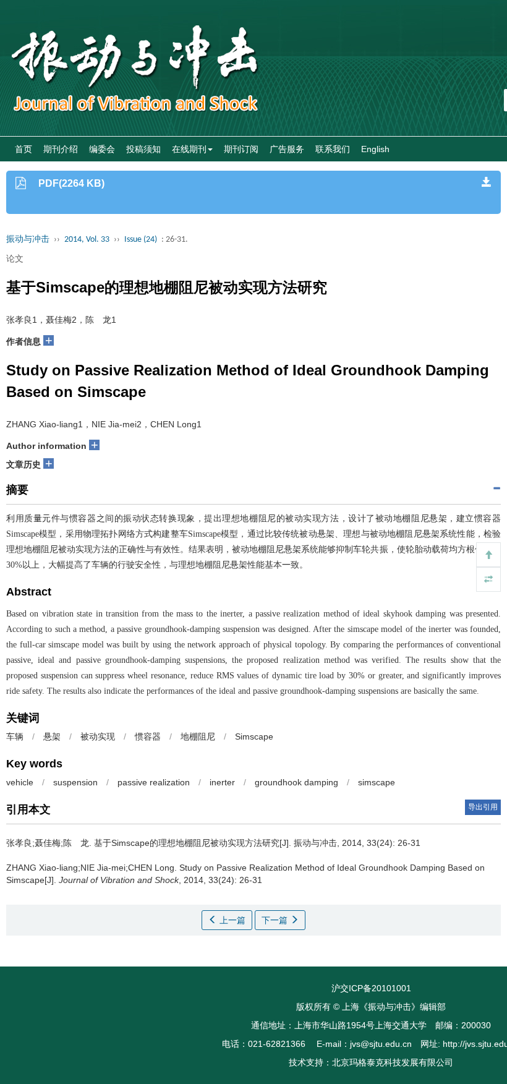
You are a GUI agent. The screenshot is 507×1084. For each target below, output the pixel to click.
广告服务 (287, 149)
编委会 (102, 149)
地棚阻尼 (198, 736)
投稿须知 (143, 149)
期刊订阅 (241, 149)
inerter (222, 782)
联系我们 (332, 149)
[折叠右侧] (488, 579)
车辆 (14, 736)
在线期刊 (189, 149)
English (375, 149)
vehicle (19, 782)
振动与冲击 (27, 239)
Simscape (254, 736)
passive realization (153, 782)
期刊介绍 (60, 149)
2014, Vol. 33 (86, 239)
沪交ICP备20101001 (371, 988)
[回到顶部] (488, 554)
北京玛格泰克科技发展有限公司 (392, 1062)
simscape (376, 782)
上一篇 (231, 920)
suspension (75, 782)
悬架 (52, 736)
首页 (23, 149)
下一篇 (276, 920)
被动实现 (97, 736)
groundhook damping (296, 782)
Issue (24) (140, 239)
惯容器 (148, 736)
